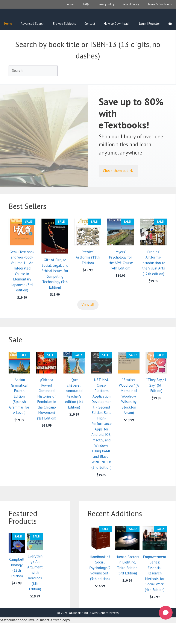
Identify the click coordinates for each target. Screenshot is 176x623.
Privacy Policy (106, 4)
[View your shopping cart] (170, 23)
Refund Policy (131, 4)
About (70, 4)
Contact (90, 23)
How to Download (116, 23)
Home (8, 23)
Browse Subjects (64, 23)
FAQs (86, 4)
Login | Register (149, 23)
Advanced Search (32, 23)
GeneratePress (109, 613)
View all (88, 304)
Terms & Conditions (159, 4)
